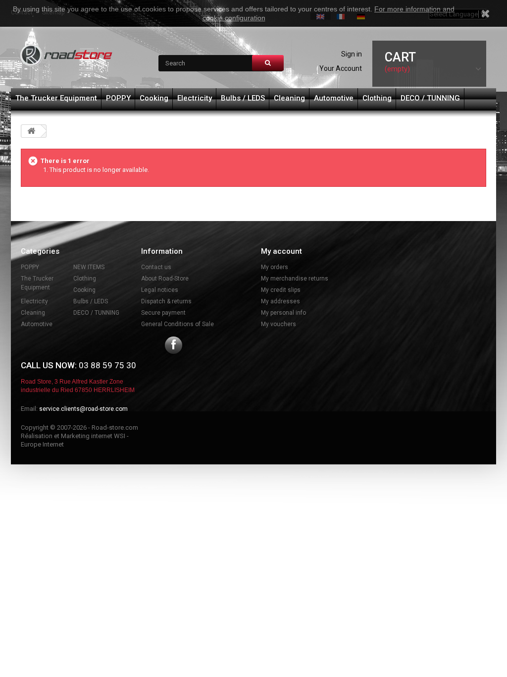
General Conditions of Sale (177, 324)
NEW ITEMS (88, 267)
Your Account (340, 68)
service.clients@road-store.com (83, 408)
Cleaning (289, 98)
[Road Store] (66, 55)
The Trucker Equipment (56, 98)
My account (281, 251)
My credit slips (281, 289)
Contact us (156, 267)
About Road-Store (165, 278)
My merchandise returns (294, 278)
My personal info (283, 312)
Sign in (351, 54)
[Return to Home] (31, 131)
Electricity (194, 98)
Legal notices (159, 289)
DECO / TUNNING (430, 98)
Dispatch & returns (166, 301)
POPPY (118, 98)
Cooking (154, 98)
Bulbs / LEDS (243, 98)
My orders (274, 267)
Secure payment (163, 312)
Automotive (334, 98)
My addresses (280, 301)
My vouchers (278, 324)
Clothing (377, 98)
